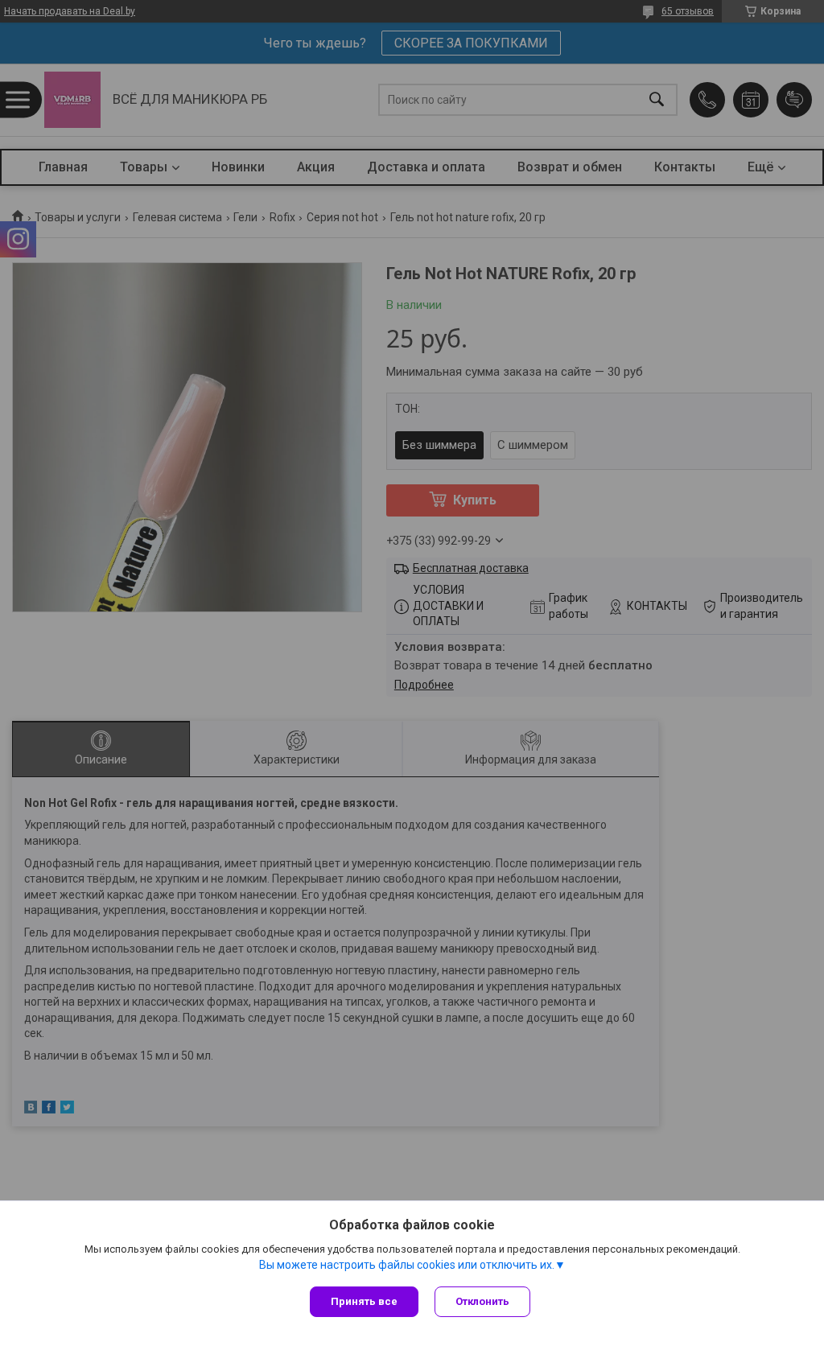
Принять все (364, 1301)
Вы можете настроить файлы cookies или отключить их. (406, 1264)
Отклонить (482, 1301)
